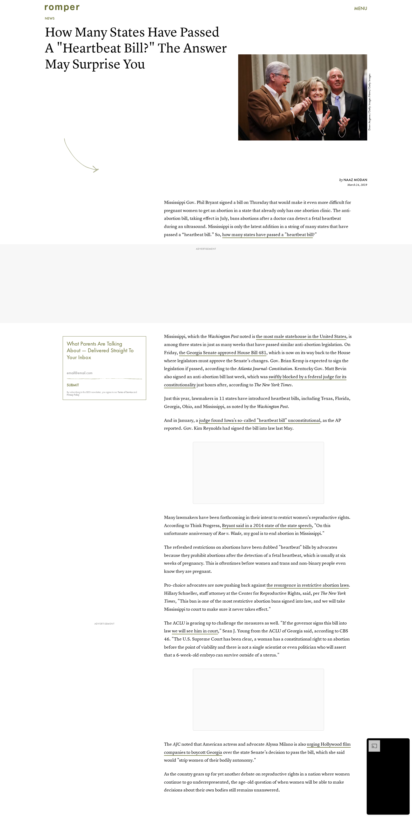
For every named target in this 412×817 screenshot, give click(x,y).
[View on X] (258, 473)
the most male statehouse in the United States (301, 336)
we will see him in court (195, 631)
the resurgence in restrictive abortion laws (308, 585)
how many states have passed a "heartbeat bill (267, 235)
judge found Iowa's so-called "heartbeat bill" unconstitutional (259, 420)
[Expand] (372, 742)
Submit (73, 385)
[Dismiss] (404, 742)
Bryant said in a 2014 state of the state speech (267, 525)
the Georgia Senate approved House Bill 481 (222, 353)
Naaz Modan (355, 179)
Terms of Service (125, 392)
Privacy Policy (73, 394)
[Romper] (62, 8)
